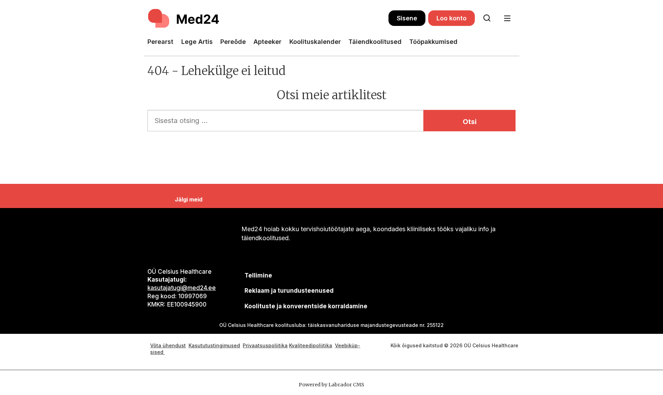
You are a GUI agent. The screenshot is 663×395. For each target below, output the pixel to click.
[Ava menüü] (507, 18)
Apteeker (267, 41)
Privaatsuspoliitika (265, 345)
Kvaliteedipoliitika (310, 345)
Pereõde (233, 41)
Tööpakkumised (433, 41)
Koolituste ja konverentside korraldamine (305, 306)
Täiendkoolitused (375, 41)
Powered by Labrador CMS (331, 385)
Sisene (407, 18)
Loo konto (451, 18)
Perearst (160, 41)
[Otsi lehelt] (487, 18)
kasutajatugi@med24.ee (181, 287)
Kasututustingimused (214, 345)
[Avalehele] (267, 18)
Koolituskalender (315, 41)
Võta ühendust (168, 345)
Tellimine (258, 275)
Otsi (470, 121)
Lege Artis (197, 41)
